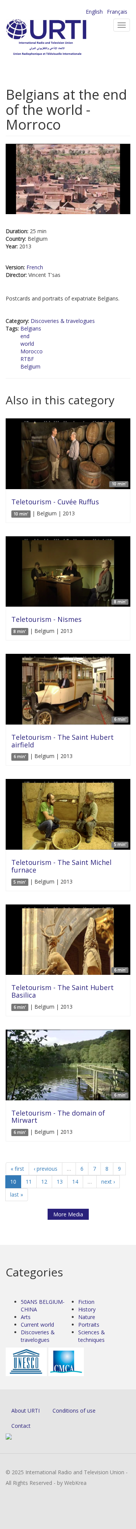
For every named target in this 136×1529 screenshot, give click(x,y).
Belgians (30, 328)
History (87, 1309)
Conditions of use (74, 1410)
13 (60, 1181)
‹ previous (45, 1168)
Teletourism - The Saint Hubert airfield (62, 741)
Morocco (31, 351)
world (27, 343)
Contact (21, 1425)
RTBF (27, 358)
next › (108, 1181)
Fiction (86, 1301)
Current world (37, 1324)
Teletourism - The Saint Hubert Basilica (62, 991)
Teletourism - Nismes (46, 619)
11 (29, 1181)
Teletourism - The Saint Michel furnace (61, 866)
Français (117, 11)
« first (17, 1168)
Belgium (30, 366)
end (24, 336)
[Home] (58, 38)
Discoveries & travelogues (63, 320)
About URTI (25, 1410)
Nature (86, 1317)
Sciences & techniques (91, 1336)
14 (75, 1181)
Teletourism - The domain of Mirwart (58, 1116)
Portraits (88, 1324)
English (94, 11)
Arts (26, 1317)
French (34, 267)
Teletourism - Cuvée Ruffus (55, 501)
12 (44, 1181)
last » (16, 1194)
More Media (68, 1214)
